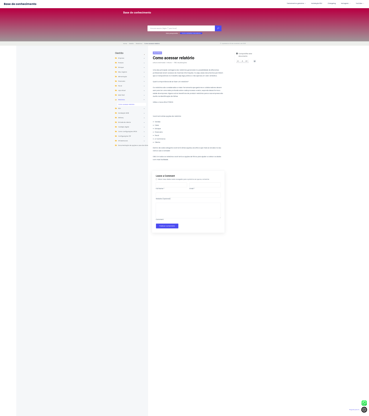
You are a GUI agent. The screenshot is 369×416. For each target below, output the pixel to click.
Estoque (121, 67)
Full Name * (160, 188)
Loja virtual (121, 90)
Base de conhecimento (20, 4)
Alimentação (122, 77)
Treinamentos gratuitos (296, 3)
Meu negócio (122, 72)
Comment (160, 219)
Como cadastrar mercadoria (191, 33)
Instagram (345, 3)
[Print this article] (254, 61)
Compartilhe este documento (245, 55)
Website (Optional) (163, 199)
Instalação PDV (316, 3)
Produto (121, 63)
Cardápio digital (123, 127)
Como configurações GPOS (127, 131)
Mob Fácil (121, 95)
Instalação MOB (123, 113)
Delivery (121, 118)
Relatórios (121, 100)
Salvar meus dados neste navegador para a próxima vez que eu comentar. (183, 179)
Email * (192, 188)
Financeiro (121, 81)
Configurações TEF (124, 136)
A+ (247, 61)
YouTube (359, 3)
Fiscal (120, 86)
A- (238, 61)
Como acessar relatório (126, 104)
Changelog (332, 3)
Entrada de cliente (124, 122)
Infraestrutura (123, 141)
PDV (119, 108)
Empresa (121, 58)
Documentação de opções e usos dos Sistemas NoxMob (137, 145)
